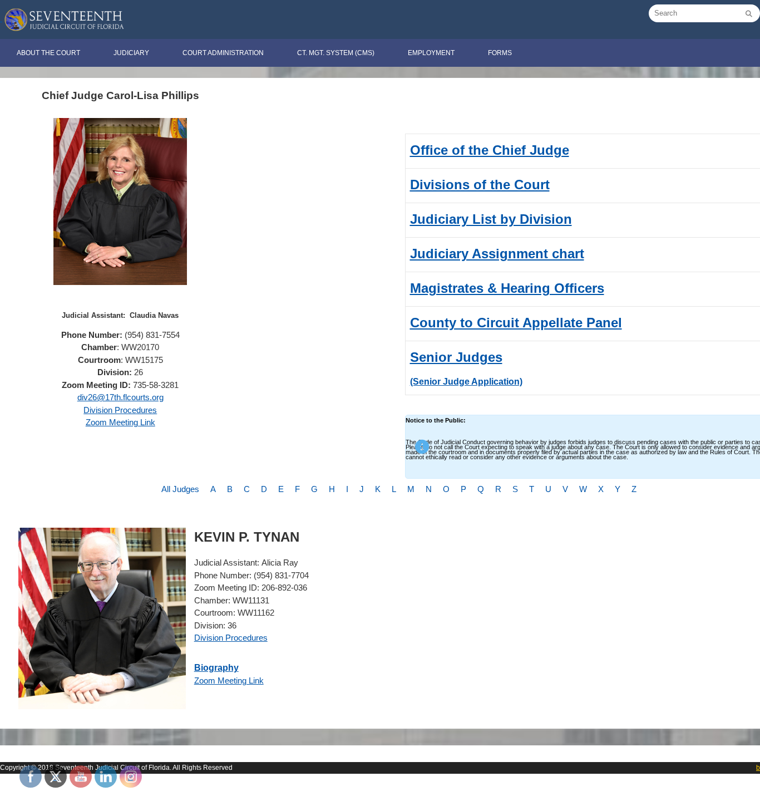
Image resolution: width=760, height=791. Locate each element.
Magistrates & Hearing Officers (507, 288)
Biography (216, 667)
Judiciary (131, 53)
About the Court (48, 53)
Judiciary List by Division (491, 219)
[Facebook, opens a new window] (30, 776)
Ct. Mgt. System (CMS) (335, 53)
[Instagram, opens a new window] (131, 776)
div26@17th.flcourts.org (120, 397)
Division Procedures (120, 410)
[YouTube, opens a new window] (81, 776)
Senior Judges (456, 357)
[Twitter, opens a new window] (56, 776)
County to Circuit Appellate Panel (516, 322)
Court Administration (223, 53)
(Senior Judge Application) (466, 381)
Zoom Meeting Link (120, 422)
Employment (431, 53)
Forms (500, 53)
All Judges (180, 489)
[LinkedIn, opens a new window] (106, 776)
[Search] (749, 14)
